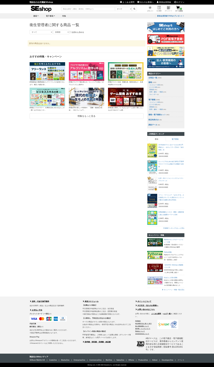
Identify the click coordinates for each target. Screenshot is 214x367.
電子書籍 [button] (49, 16)
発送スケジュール (91, 301)
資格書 (153, 89)
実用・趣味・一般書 (157, 92)
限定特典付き (153, 120)
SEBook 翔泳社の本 (37, 360)
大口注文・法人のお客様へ (147, 305)
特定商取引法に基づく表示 (143, 323)
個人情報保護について (142, 326)
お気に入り (150, 11)
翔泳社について (140, 331)
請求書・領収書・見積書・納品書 (97, 342)
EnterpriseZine (79, 360)
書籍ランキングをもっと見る (174, 228)
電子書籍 (151, 100)
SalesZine (120, 360)
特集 (64, 16)
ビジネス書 (154, 87)
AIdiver (155, 360)
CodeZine (53, 360)
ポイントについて (144, 301)
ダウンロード (168, 11)
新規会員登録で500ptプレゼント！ (170, 16)
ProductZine (143, 360)
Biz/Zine (109, 360)
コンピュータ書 (156, 85)
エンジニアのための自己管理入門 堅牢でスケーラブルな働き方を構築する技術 (171, 164)
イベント (180, 360)
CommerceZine (95, 360)
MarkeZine (65, 360)
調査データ (152, 125)
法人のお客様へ (146, 2)
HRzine (131, 360)
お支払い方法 (36, 310)
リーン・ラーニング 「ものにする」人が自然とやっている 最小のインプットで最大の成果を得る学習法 (171, 197)
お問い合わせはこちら (146, 309)
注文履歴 (159, 11)
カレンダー (154, 94)
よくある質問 (128, 2)
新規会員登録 (165, 2)
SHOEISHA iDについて (142, 334)
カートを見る (179, 10)
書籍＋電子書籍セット (157, 115)
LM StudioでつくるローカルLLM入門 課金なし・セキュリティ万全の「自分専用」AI (171, 147)
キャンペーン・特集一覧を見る (173, 290)
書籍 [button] (35, 16)
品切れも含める (77, 32)
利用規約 (138, 321)
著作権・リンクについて (142, 328)
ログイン (180, 2)
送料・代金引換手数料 (40, 301)
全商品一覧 (152, 78)
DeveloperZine (167, 360)
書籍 (150, 82)
